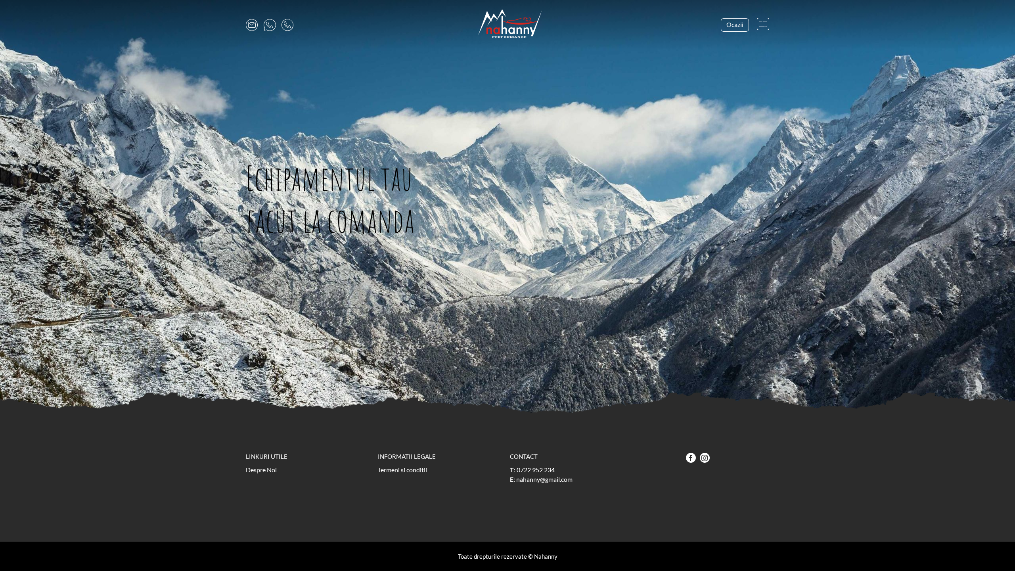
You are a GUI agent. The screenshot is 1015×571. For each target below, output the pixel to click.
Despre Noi (261, 469)
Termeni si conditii (402, 469)
